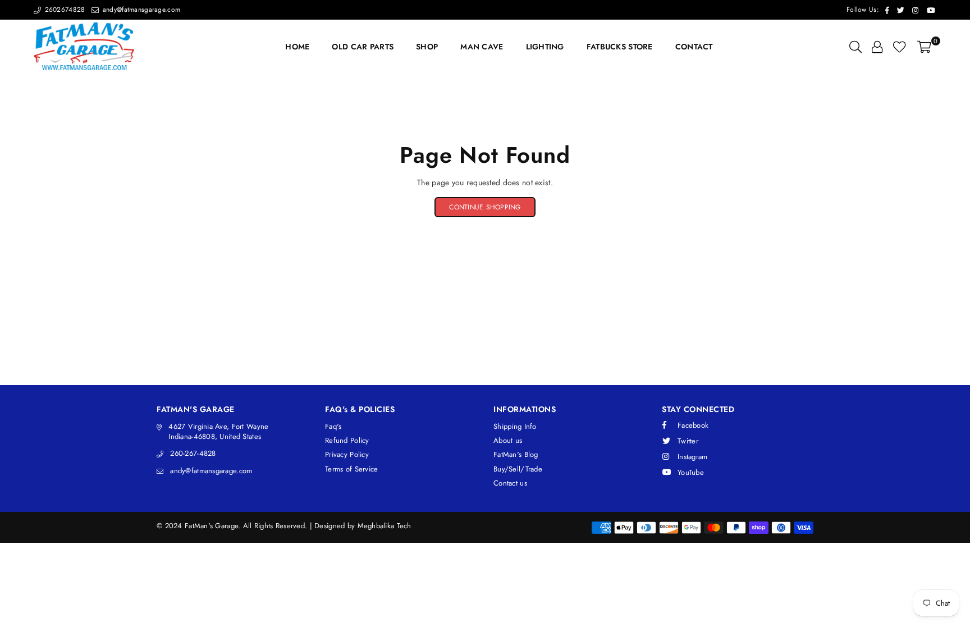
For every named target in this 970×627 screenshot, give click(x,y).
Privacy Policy (347, 454)
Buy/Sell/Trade (517, 469)
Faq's (333, 426)
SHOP (427, 46)
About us (507, 440)
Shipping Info (515, 426)
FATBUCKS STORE (620, 46)
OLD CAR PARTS (363, 46)
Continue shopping (484, 207)
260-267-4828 (193, 453)
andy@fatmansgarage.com (140, 9)
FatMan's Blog (515, 454)
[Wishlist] (899, 46)
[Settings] (877, 46)
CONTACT (694, 46)
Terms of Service (351, 469)
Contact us (510, 483)
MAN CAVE (481, 46)
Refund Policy (347, 440)
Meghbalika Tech (384, 525)
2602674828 (63, 9)
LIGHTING (545, 46)
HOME (297, 46)
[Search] (855, 46)
